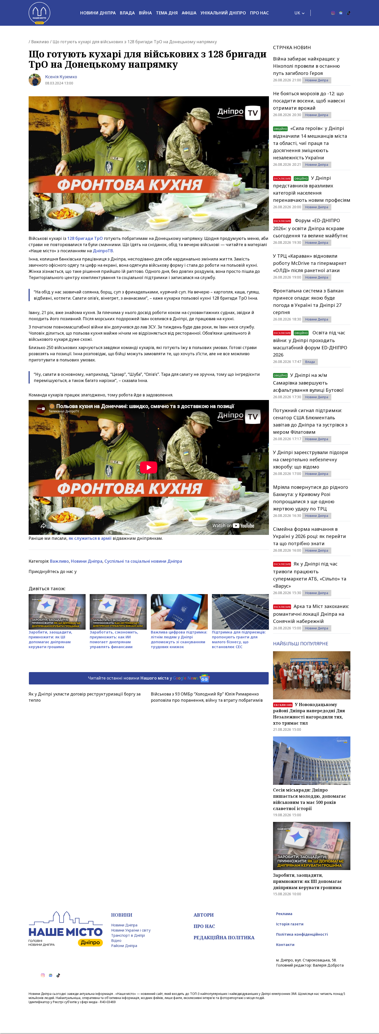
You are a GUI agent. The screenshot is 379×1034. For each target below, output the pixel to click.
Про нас (259, 13)
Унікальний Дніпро (223, 13)
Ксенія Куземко (61, 77)
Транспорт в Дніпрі (128, 935)
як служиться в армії (90, 538)
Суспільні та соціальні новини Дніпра (143, 561)
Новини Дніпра (98, 13)
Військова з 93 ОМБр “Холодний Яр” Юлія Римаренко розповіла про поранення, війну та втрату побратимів (207, 697)
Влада (127, 13)
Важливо (40, 42)
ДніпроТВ (103, 251)
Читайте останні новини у (143, 678)
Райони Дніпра (124, 945)
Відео (116, 940)
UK (297, 13)
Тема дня (167, 13)
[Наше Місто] (39, 13)
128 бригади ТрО (85, 238)
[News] (341, 13)
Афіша (189, 13)
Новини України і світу (131, 930)
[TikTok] (348, 13)
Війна (145, 13)
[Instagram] (333, 13)
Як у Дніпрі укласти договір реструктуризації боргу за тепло (85, 697)
